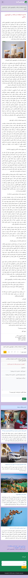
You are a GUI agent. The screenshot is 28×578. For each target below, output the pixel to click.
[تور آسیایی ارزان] (21, 2)
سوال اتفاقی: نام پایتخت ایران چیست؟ (17, 392)
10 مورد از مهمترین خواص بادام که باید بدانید (18, 528)
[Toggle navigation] (2, 2)
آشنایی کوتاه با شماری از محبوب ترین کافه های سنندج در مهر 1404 (14, 430)
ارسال (24, 399)
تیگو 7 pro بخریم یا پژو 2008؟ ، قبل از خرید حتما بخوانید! (15, 464)
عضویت (24, 567)
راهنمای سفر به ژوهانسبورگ (21, 494)
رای (5, 352)
